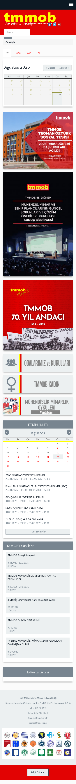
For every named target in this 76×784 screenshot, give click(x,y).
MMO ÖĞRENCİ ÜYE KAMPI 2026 (24, 508)
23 (68, 457)
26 (28, 461)
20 (37, 457)
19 (28, 457)
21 (48, 457)
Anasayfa (10, 42)
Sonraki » (64, 67)
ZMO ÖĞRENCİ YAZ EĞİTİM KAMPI (25, 475)
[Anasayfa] (30, 18)
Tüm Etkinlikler (38, 531)
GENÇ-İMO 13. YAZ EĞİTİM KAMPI (25, 497)
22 (58, 457)
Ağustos (38, 433)
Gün (29, 52)
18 (18, 457)
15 (58, 452)
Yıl (39, 52)
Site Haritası (9, 24)
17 (8, 457)
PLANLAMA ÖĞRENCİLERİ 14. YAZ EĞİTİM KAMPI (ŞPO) (36, 486)
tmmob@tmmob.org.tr (38, 717)
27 (38, 461)
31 (8, 466)
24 (8, 461)
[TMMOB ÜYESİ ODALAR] (38, 363)
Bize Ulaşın (28, 24)
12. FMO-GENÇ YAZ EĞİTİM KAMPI (25, 519)
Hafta (18, 52)
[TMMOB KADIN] (38, 384)
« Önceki (50, 67)
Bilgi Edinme (38, 772)
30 (68, 461)
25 (18, 461)
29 (58, 461)
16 (68, 452)
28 (48, 461)
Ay (8, 54)
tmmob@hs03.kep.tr (38, 722)
